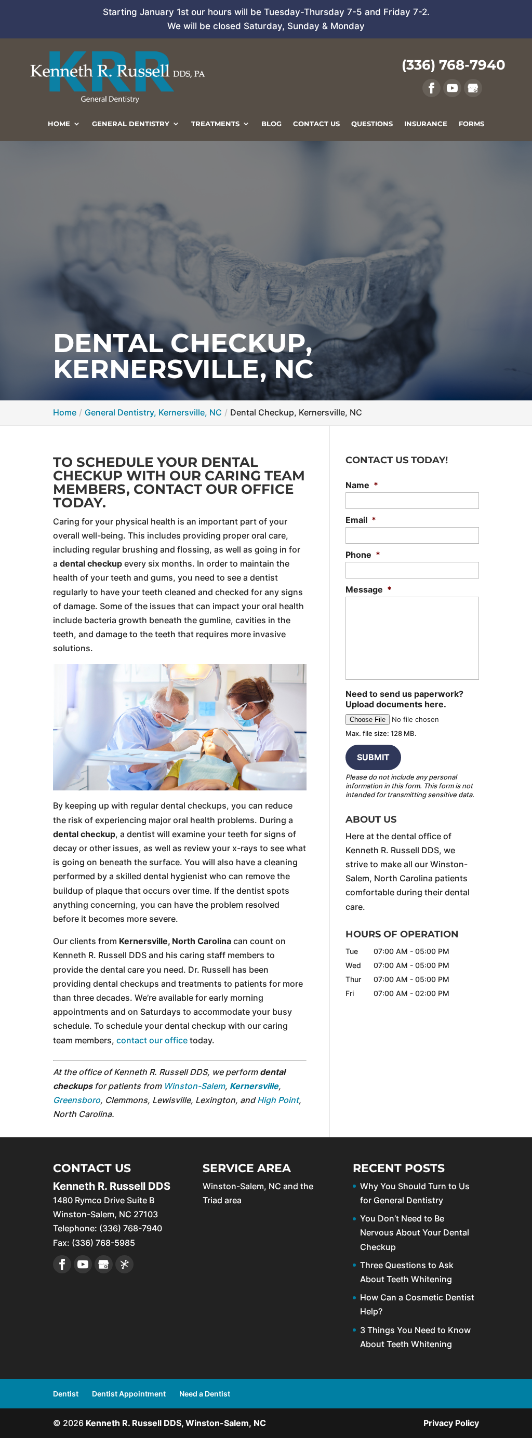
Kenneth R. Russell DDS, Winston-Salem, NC (176, 1423)
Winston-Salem (194, 1086)
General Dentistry (130, 124)
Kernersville (254, 1086)
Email (360, 520)
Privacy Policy (451, 1423)
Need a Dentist (204, 1393)
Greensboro (76, 1100)
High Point (278, 1100)
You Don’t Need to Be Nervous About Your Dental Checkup (414, 1232)
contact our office (152, 1040)
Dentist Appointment (129, 1393)
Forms (471, 124)
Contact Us (316, 124)
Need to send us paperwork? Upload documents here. (404, 699)
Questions (372, 124)
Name (361, 485)
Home (59, 124)
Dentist (65, 1393)
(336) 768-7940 (454, 65)
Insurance (425, 124)
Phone (362, 554)
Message (368, 589)
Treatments (215, 124)
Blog (271, 124)
